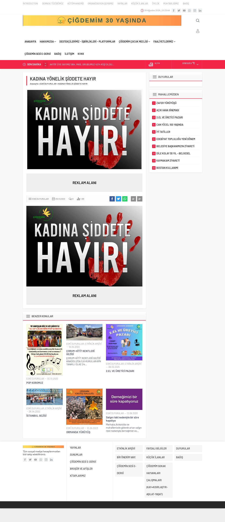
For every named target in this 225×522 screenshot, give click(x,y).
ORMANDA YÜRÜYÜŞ (78, 432)
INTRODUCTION (30, 3)
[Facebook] (174, 10)
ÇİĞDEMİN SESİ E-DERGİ (38, 53)
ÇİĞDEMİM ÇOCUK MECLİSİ (133, 41)
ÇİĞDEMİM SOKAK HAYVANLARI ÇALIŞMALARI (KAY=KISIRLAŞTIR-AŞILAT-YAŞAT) (157, 480)
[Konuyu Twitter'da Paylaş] (118, 198)
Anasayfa (34, 83)
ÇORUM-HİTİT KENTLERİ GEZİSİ (80, 352)
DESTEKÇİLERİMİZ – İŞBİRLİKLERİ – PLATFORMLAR (87, 41)
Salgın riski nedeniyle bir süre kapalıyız (122, 419)
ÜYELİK (155, 3)
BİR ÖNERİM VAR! (126, 457)
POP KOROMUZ (34, 382)
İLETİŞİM (69, 53)
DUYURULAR (183, 448)
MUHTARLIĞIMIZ (171, 3)
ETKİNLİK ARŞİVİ (93, 343)
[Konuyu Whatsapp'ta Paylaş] (124, 198)
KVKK (81, 53)
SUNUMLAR (76, 454)
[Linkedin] (200, 10)
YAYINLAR (122, 3)
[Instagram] (195, 10)
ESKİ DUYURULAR (48, 83)
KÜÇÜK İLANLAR (139, 3)
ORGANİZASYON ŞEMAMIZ (100, 3)
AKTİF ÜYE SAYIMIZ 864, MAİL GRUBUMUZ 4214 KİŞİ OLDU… (82, 64)
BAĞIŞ (186, 3)
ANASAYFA (30, 41)
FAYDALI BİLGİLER (156, 448)
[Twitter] (179, 10)
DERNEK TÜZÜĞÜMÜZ (52, 3)
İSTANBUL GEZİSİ (36, 415)
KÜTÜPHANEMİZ (76, 3)
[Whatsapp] (189, 10)
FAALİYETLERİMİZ (163, 41)
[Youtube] (184, 10)
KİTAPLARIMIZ (78, 475)
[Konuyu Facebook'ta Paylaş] (112, 198)
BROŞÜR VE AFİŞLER (81, 468)
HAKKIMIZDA (47, 41)
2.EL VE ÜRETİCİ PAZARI (120, 371)
